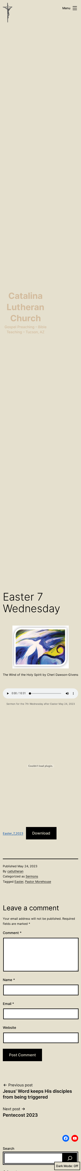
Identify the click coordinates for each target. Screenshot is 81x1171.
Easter (19, 881)
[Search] (70, 1158)
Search (8, 1148)
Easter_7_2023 (13, 833)
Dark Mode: (64, 1166)
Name (9, 980)
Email (8, 1004)
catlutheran (15, 871)
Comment (12, 933)
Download (41, 833)
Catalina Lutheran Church (25, 307)
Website (9, 1028)
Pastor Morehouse (38, 881)
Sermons (32, 876)
